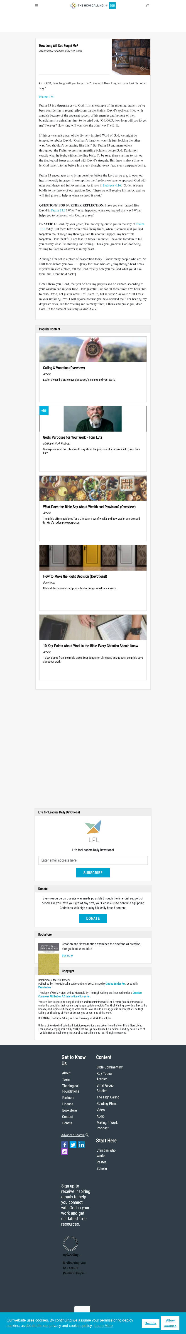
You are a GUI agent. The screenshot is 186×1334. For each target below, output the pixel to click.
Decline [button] (150, 1323)
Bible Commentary (110, 1067)
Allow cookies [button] (170, 1323)
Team (66, 1079)
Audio (101, 1116)
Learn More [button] (103, 1326)
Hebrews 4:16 (112, 185)
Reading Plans (107, 1103)
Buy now (67, 955)
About (41, 27)
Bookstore (69, 1110)
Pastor (101, 1162)
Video (101, 1110)
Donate (53, 27)
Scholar (102, 1168)
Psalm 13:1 (58, 210)
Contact (67, 1117)
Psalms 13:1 (47, 96)
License (67, 1104)
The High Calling (108, 1097)
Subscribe (93, 873)
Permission (44, 987)
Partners (68, 1098)
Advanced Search (73, 1135)
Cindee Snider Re (115, 983)
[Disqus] (93, 750)
